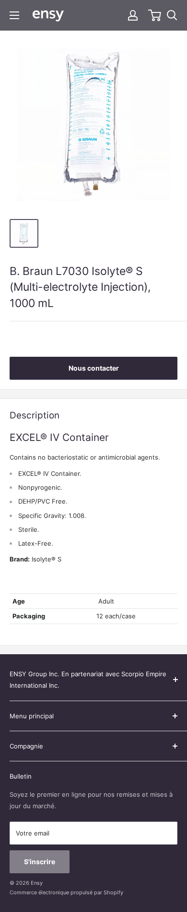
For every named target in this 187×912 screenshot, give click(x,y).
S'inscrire (39, 861)
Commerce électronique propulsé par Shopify (66, 892)
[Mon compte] (133, 15)
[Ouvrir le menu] (14, 15)
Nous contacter (94, 368)
